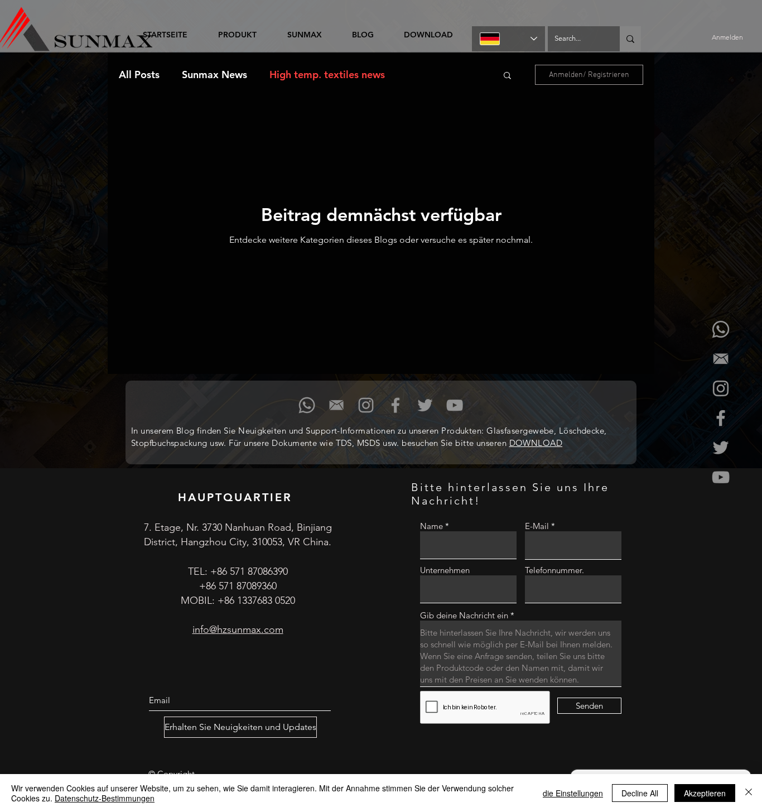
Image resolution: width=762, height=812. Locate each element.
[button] (507, 76)
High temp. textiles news (327, 75)
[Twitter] (720, 447)
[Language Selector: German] (508, 38)
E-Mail (537, 526)
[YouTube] (720, 477)
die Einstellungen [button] (573, 793)
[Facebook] (720, 418)
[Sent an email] (720, 358)
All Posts (139, 75)
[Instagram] (720, 388)
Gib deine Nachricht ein (464, 615)
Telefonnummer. (554, 570)
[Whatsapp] (720, 329)
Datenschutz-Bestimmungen (105, 798)
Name (431, 526)
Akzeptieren (705, 793)
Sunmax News (214, 75)
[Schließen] (748, 793)
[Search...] (630, 38)
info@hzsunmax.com (237, 629)
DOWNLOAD (536, 443)
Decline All (639, 793)
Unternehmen (445, 570)
